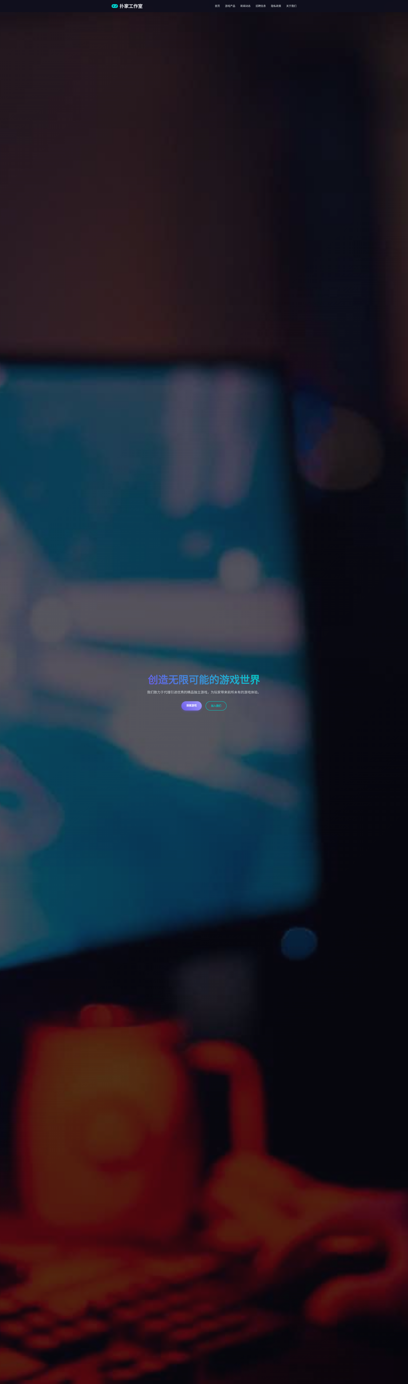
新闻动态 (245, 6)
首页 (217, 6)
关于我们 (291, 6)
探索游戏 (191, 705)
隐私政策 (276, 6)
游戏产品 (230, 6)
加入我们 (216, 705)
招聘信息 (261, 6)
